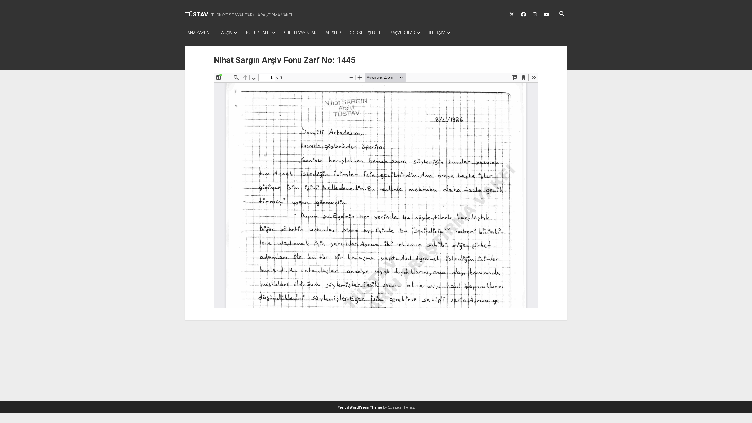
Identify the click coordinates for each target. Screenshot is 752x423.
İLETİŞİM (437, 33)
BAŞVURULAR (402, 33)
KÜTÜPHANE (258, 33)
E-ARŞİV (225, 33)
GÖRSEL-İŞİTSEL (365, 33)
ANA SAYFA (198, 33)
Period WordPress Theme (359, 407)
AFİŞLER (333, 33)
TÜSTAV (196, 14)
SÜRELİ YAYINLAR (300, 33)
